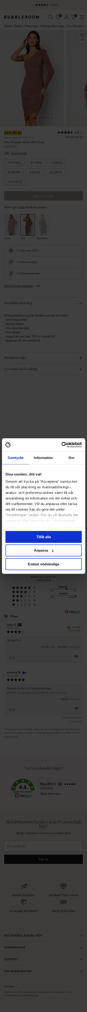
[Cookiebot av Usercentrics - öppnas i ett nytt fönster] (62, 445)
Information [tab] (43, 458)
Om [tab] (71, 458)
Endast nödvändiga (43, 564)
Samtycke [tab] (16, 458)
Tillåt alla (43, 537)
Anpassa (41, 550)
